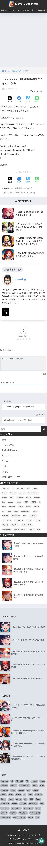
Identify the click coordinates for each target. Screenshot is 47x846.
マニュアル (9, 445)
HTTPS (33, 502)
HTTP (26, 502)
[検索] (44, 429)
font (3, 502)
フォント (5, 525)
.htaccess (5, 488)
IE (39, 502)
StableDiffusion (9, 450)
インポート (33, 516)
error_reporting (28, 192)
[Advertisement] (23, 38)
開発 (4, 440)
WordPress (16, 516)
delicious (13, 493)
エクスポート (6, 520)
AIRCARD (20, 488)
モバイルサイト (27, 525)
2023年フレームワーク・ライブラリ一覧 (17, 10)
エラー (5, 466)
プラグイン (15, 525)
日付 (38, 529)
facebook (20, 497)
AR (28, 488)
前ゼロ (32, 529)
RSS (9, 511)
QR (3, 511)
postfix (36, 507)
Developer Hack (26, 3)
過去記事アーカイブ (23, 188)
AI (13, 488)
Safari (16, 511)
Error (11, 497)
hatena (18, 502)
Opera (21, 507)
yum (24, 516)
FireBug (37, 497)
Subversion (25, 511)
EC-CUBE (15, 192)
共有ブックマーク (20, 529)
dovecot (22, 493)
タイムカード (18, 520)
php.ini (28, 507)
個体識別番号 (6, 529)
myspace (12, 507)
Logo (4, 507)
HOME (25, 830)
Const (4, 493)
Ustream (5, 516)
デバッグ (37, 520)
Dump (4, 497)
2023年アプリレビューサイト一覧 (23, 839)
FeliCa (28, 497)
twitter (35, 511)
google (10, 502)
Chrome (35, 488)
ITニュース (7, 455)
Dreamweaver (33, 493)
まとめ (5, 472)
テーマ (29, 520)
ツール (5, 461)
